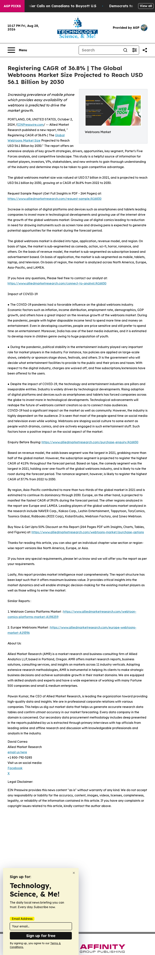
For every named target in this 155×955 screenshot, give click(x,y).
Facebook (15, 768)
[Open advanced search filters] (134, 50)
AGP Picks (12, 6)
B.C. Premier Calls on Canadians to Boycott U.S (55, 6)
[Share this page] (144, 50)
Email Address (22, 919)
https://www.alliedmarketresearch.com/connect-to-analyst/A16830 (57, 283)
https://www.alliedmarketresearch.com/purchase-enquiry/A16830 (90, 442)
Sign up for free (40, 935)
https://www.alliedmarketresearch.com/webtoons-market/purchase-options (88, 532)
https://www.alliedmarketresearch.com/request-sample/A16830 (55, 199)
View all (146, 6)
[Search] (125, 50)
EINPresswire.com (30, 124)
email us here (17, 752)
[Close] (74, 873)
